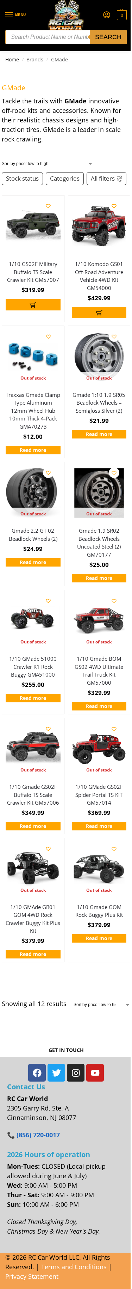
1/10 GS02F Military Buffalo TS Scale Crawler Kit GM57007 (33, 271)
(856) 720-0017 (38, 1135)
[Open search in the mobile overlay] (66, 37)
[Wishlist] (48, 206)
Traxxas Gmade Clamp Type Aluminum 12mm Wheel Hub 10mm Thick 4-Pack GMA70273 (33, 410)
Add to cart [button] (33, 304)
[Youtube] (95, 1073)
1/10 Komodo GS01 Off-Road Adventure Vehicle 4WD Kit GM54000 (99, 275)
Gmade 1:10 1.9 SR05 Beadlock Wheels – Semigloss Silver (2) (99, 402)
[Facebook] (37, 1073)
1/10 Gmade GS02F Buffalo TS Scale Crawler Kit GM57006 (33, 794)
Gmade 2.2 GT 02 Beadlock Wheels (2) (33, 534)
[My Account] (106, 15)
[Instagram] (75, 1073)
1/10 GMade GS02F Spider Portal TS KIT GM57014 (99, 794)
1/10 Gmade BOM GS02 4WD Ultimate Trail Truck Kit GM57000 (99, 670)
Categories (65, 178)
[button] (121, 15)
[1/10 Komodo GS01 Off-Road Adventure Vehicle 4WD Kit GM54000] (99, 226)
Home (12, 59)
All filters (103, 178)
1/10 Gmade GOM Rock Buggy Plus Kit (99, 911)
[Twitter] (56, 1073)
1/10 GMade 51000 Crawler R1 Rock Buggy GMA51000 (33, 666)
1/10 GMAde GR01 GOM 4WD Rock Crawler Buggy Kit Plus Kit (33, 918)
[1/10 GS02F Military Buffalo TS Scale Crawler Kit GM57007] (33, 226)
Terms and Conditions (74, 1267)
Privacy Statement (31, 1276)
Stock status (22, 178)
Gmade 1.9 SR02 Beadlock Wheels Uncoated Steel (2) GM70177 (99, 542)
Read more (33, 450)
